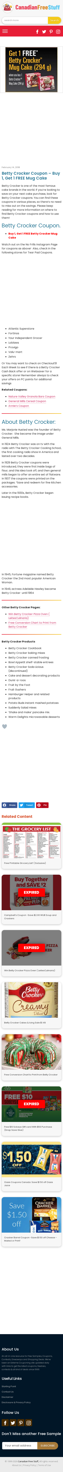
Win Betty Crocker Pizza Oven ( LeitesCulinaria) (29, 970)
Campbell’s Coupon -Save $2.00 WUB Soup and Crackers (30, 917)
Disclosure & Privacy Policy (16, 1402)
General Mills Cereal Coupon (27, 401)
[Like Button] (4, 726)
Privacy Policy (29, 1465)
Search (54, 20)
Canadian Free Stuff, (28, 1461)
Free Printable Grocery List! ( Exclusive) (25, 863)
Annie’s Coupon (19, 406)
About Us (16, 1465)
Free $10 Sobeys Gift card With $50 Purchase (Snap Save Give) (28, 1128)
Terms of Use (44, 1465)
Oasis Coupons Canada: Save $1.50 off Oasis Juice (28, 1184)
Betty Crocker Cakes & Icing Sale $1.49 (25, 1022)
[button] (9, 805)
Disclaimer (7, 1397)
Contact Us (8, 1391)
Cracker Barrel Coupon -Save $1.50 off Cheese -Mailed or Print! (30, 1239)
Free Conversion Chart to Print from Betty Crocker (31, 1074)
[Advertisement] (31, 126)
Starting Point (9, 1386)
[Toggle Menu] (5, 31)
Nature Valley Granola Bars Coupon (31, 396)
